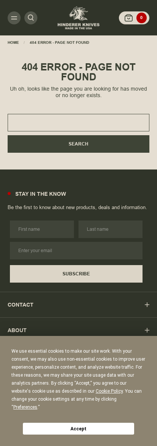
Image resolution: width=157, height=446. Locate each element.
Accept (78, 429)
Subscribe (76, 274)
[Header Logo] (78, 17)
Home (13, 42)
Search (78, 144)
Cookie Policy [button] (109, 391)
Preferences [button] (25, 407)
